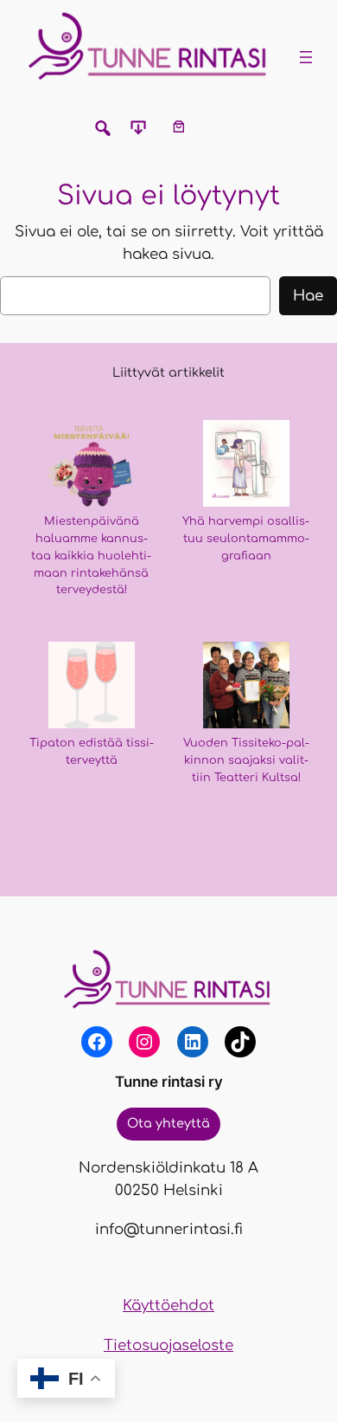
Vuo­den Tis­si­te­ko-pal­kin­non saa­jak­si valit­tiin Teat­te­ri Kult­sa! (246, 760)
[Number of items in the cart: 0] (178, 125)
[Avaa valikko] (306, 57)
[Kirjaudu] (218, 126)
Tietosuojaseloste (168, 1345)
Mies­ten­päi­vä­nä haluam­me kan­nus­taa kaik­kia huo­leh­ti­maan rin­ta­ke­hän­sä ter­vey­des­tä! (91, 555)
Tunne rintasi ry (169, 1081)
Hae (308, 296)
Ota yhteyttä (168, 1123)
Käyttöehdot (168, 1305)
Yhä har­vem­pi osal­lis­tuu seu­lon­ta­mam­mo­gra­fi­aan (245, 538)
